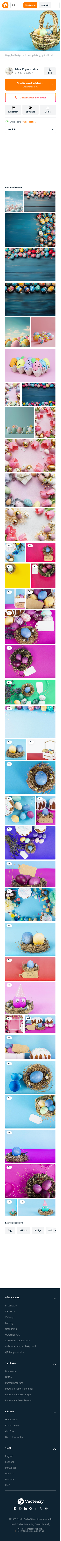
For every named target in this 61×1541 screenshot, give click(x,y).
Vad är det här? (29, 121)
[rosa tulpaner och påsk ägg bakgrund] (15, 530)
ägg (10, 1475)
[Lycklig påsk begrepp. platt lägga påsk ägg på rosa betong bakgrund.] (12, 446)
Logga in (45, 5)
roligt (37, 1475)
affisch (23, 1475)
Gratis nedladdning (30, 84)
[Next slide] (48, 1475)
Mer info (12, 127)
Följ (50, 72)
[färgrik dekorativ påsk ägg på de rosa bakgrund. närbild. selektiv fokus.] (30, 417)
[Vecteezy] (5, 5)
